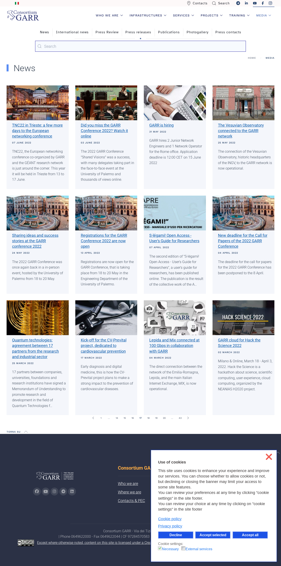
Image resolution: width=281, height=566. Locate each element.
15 (125, 418)
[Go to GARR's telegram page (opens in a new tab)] (63, 491)
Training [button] (237, 15)
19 (156, 418)
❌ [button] (268, 457)
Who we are (128, 483)
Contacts (200, 3)
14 (117, 418)
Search (224, 3)
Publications (169, 32)
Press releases (138, 32)
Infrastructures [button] (146, 15)
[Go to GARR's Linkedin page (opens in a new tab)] (72, 491)
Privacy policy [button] (170, 526)
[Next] (188, 418)
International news (72, 32)
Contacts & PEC (131, 500)
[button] (26, 432)
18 (148, 418)
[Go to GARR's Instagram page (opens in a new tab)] (37, 491)
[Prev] (93, 418)
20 (164, 418)
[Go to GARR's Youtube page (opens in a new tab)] (46, 491)
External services (199, 549)
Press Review (107, 32)
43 (180, 418)
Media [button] (261, 15)
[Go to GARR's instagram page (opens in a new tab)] (54, 491)
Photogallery (198, 32)
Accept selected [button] (213, 535)
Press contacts (228, 32)
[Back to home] (23, 15)
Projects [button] (209, 15)
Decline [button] (175, 535)
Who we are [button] (107, 15)
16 (132, 418)
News (44, 32)
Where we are (129, 492)
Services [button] (181, 15)
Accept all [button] (250, 535)
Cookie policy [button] (170, 519)
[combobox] (140, 46)
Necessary (170, 549)
